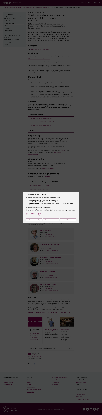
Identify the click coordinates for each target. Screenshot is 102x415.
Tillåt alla (68, 220)
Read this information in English (33, 215)
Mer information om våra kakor (33, 213)
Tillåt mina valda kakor (51, 220)
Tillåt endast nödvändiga (34, 220)
